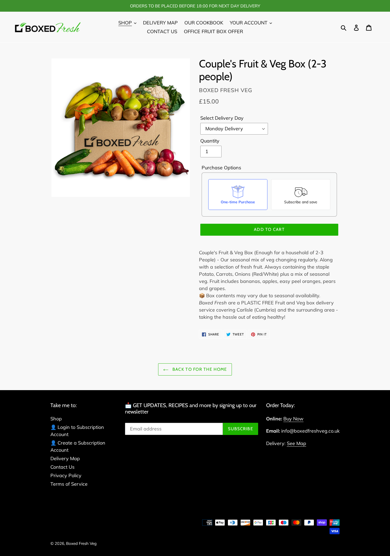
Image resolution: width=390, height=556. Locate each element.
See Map (296, 443)
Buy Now (293, 419)
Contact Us (62, 467)
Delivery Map (65, 458)
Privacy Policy (65, 475)
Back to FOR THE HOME (199, 369)
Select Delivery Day (222, 118)
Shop (56, 419)
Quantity (209, 141)
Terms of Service (69, 484)
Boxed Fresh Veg (81, 543)
